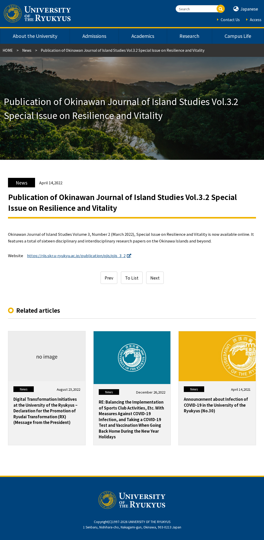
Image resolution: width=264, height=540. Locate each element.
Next (155, 278)
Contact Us (230, 19)
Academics (142, 35)
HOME (8, 50)
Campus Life (238, 35)
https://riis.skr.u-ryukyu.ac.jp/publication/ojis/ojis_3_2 (76, 255)
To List (131, 278)
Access (255, 19)
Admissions (94, 35)
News (26, 50)
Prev (109, 278)
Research (189, 35)
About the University (35, 35)
